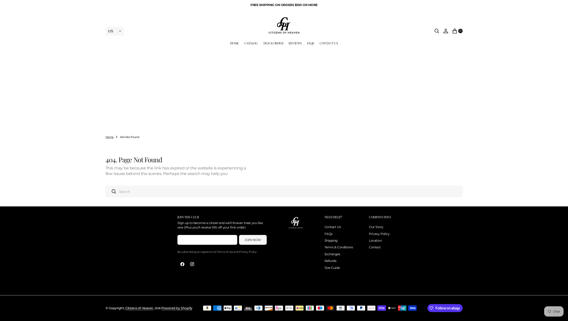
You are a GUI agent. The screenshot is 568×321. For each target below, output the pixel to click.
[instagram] (192, 264)
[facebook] (182, 264)
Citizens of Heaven (139, 308)
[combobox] (284, 191)
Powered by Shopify (176, 308)
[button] (445, 31)
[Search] (436, 31)
